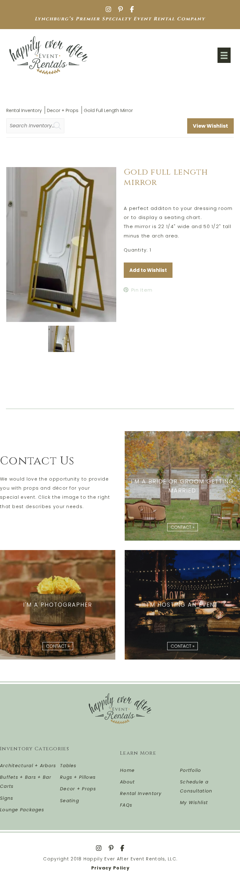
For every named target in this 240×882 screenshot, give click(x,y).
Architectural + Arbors (28, 765)
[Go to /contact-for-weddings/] (182, 486)
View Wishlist (210, 126)
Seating (69, 801)
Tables (68, 765)
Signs (6, 798)
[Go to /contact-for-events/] (182, 605)
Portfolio (190, 770)
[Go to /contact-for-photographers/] (57, 605)
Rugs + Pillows (78, 777)
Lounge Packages (22, 810)
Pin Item (141, 290)
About (127, 782)
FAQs (126, 805)
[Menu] (224, 55)
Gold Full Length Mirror (108, 110)
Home (127, 770)
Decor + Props (62, 110)
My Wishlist (194, 802)
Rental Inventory (24, 110)
